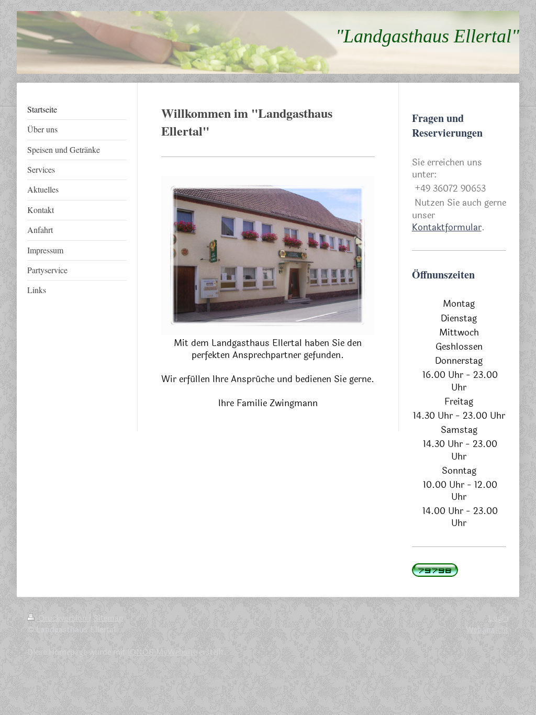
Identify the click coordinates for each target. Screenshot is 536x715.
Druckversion (63, 618)
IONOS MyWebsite (162, 652)
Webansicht (487, 629)
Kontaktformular (447, 227)
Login (498, 618)
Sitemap (108, 618)
